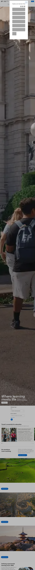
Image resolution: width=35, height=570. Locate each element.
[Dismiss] (26, 2)
